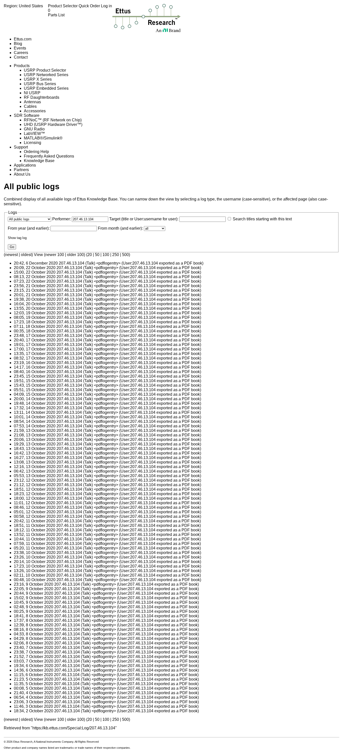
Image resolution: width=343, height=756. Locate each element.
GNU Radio (34, 129)
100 (105, 255)
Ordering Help (36, 151)
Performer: (61, 219)
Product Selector (63, 6)
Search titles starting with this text (262, 219)
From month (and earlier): (120, 228)
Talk (90, 263)
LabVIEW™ (34, 133)
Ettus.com (22, 39)
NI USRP (32, 93)
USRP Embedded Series (46, 88)
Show (12, 238)
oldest (26, 255)
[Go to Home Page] (146, 18)
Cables (30, 106)
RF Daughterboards (41, 97)
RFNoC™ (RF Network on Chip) (53, 120)
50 (97, 255)
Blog (18, 43)
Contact (21, 57)
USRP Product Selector (45, 70)
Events (20, 48)
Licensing (32, 142)
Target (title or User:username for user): (143, 219)
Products (22, 66)
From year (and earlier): (28, 228)
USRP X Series (38, 79)
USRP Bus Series (40, 84)
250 (115, 255)
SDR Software (26, 115)
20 (89, 255)
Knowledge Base (39, 161)
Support (21, 147)
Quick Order (90, 6)
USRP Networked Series (46, 75)
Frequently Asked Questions (49, 156)
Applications (25, 165)
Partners (21, 170)
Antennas (32, 102)
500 (125, 255)
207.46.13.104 (71, 263)
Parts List (56, 12)
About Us (22, 174)
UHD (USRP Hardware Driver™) (53, 124)
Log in (106, 6)
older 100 (75, 255)
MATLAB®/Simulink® (43, 138)
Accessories (35, 111)
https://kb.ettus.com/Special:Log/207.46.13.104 (73, 728)
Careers (21, 53)
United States (31, 6)
